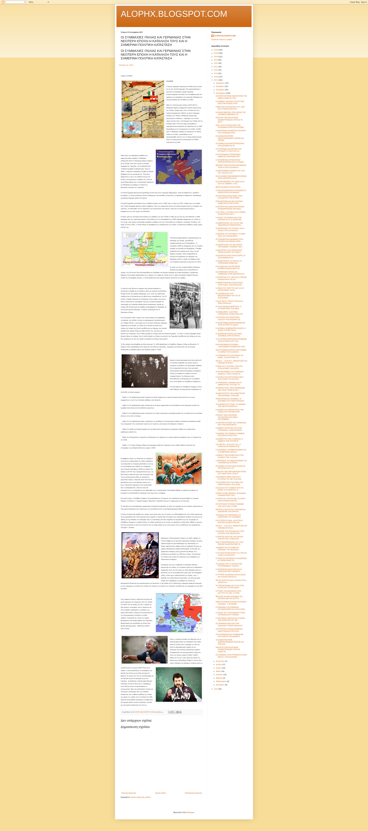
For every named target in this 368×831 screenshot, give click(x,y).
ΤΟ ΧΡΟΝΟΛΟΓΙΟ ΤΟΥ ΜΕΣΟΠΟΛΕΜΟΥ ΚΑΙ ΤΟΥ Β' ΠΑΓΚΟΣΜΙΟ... (228, 296)
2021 (216, 67)
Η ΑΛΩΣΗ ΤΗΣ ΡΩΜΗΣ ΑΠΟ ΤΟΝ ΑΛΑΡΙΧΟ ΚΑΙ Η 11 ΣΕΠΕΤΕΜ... (229, 219)
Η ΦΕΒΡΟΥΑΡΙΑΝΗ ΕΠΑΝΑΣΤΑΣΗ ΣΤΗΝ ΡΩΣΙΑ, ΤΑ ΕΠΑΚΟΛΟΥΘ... (229, 284)
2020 (216, 70)
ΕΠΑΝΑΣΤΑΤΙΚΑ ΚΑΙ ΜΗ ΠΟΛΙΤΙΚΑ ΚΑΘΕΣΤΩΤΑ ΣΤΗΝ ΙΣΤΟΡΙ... (229, 202)
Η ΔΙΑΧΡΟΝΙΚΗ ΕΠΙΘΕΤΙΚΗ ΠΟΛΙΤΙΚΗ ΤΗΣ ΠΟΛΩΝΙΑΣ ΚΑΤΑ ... (231, 132)
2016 (216, 689)
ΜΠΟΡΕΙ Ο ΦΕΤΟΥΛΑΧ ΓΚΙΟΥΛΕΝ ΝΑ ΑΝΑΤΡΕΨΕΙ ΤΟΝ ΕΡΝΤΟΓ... (231, 511)
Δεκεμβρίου (220, 83)
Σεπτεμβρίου (221, 93)
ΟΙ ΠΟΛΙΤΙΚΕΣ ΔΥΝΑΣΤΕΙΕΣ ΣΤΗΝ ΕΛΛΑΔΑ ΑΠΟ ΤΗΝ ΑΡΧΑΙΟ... (229, 197)
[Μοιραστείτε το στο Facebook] (177, 712)
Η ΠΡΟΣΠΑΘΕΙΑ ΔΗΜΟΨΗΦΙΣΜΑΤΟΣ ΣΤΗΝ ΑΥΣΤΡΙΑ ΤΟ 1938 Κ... (230, 324)
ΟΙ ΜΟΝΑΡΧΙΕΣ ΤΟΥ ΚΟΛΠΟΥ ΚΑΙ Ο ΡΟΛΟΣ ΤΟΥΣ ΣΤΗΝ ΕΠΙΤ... (230, 229)
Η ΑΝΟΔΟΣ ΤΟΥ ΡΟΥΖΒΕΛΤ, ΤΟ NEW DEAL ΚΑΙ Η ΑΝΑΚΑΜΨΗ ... (230, 235)
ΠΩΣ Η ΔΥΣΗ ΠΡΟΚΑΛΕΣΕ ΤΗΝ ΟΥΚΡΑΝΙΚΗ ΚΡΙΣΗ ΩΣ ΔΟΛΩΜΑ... (230, 126)
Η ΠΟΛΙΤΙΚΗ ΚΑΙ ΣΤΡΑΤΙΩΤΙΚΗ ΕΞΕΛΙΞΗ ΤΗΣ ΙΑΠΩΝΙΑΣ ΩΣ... (228, 318)
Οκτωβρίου (220, 90)
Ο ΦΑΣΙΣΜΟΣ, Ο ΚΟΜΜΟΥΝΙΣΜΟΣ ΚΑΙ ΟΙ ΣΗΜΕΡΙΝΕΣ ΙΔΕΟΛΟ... (231, 451)
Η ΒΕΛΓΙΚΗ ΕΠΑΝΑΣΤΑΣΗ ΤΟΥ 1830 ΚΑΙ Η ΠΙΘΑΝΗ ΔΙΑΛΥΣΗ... (230, 108)
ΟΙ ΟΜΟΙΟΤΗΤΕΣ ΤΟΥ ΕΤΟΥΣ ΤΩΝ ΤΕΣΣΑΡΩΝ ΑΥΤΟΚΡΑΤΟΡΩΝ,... (229, 224)
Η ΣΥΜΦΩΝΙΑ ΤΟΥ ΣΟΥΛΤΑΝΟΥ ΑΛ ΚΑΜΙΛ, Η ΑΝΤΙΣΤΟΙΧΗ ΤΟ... (229, 356)
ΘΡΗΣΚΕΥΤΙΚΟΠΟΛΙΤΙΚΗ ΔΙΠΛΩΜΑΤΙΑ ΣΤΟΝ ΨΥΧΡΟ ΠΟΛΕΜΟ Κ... (231, 166)
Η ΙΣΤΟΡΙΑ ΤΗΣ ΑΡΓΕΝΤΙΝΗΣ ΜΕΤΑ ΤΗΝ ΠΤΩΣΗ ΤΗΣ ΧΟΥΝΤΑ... (229, 378)
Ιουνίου (219, 668)
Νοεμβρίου (220, 86)
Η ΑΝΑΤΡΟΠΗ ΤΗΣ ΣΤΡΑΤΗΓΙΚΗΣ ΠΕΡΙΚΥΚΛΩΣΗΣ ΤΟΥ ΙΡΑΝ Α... (229, 251)
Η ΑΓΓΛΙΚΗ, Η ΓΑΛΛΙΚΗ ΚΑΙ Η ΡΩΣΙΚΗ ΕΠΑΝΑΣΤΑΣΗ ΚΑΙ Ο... (231, 213)
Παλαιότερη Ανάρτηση (193, 793)
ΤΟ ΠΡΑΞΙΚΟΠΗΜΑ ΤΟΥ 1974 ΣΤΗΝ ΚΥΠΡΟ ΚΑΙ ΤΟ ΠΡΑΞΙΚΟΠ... (230, 587)
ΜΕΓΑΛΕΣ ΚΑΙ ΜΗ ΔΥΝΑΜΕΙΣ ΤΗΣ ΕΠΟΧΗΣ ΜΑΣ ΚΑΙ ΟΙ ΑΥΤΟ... (229, 598)
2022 (216, 63)
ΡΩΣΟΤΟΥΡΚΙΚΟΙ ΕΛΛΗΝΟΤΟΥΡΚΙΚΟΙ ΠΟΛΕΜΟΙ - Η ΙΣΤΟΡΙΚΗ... (231, 603)
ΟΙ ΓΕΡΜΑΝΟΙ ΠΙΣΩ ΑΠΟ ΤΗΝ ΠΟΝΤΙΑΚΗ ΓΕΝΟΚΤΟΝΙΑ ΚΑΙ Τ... (230, 625)
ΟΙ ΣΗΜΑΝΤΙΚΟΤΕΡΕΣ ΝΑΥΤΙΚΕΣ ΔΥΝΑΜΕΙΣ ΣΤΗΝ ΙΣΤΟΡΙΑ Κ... (229, 335)
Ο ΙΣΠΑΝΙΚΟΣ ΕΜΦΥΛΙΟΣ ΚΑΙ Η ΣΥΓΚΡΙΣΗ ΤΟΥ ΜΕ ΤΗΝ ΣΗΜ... (229, 478)
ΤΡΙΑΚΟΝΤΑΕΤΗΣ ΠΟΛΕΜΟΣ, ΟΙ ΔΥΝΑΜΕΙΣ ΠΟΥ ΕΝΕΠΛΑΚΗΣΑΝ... (230, 400)
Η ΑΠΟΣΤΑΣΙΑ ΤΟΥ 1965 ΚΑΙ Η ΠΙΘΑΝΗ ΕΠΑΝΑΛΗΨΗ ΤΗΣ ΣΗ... (231, 278)
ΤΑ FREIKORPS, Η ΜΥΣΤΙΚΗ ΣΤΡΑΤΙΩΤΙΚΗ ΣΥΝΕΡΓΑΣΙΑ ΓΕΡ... (230, 313)
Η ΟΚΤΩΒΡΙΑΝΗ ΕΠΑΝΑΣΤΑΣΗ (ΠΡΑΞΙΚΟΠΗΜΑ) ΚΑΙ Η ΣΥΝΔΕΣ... (230, 161)
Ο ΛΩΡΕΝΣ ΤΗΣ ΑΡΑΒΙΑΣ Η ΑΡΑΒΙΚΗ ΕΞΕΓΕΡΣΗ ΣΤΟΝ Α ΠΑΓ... (230, 435)
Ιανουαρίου (220, 685)
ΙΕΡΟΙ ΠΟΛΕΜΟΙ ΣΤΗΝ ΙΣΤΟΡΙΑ (228, 187)
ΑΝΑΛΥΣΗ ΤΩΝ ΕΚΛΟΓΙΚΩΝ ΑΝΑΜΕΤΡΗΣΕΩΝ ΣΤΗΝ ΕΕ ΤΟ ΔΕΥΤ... (229, 120)
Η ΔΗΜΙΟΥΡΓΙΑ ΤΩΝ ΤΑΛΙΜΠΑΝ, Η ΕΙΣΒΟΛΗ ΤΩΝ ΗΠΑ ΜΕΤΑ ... (229, 440)
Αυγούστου (220, 661)
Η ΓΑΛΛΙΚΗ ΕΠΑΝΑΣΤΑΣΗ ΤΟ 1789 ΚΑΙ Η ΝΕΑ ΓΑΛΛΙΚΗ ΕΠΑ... (231, 554)
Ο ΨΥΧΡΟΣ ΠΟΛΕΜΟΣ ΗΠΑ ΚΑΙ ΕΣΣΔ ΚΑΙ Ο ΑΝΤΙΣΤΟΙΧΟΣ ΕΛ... (230, 576)
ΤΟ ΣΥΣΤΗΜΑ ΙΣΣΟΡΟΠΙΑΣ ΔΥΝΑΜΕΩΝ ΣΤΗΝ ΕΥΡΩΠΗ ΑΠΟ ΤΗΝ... (231, 340)
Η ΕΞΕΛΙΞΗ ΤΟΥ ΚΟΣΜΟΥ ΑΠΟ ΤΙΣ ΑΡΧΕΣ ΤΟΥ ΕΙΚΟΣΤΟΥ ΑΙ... (229, 489)
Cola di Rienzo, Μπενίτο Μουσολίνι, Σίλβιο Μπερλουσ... (229, 302)
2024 (216, 57)
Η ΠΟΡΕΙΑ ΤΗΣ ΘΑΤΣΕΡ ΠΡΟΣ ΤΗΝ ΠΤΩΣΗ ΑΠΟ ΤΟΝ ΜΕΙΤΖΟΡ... (230, 411)
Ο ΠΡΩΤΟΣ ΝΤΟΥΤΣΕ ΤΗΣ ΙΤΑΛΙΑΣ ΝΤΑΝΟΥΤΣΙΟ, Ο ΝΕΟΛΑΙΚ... (229, 538)
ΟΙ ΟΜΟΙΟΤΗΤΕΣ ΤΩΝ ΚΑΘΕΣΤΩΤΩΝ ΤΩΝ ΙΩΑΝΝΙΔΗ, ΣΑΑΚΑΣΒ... (230, 394)
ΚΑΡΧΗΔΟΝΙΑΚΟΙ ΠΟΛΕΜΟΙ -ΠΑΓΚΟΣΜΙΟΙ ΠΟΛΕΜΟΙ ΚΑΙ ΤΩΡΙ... (231, 346)
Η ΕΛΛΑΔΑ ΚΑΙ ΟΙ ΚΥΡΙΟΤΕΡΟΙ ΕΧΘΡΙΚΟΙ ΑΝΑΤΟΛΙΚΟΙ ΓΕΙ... (228, 268)
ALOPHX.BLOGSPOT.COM (174, 14)
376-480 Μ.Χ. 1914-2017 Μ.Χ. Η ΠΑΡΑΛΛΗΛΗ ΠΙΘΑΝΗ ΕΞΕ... (228, 445)
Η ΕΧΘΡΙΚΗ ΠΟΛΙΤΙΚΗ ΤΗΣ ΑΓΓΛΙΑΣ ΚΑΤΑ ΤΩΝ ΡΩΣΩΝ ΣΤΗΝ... (230, 102)
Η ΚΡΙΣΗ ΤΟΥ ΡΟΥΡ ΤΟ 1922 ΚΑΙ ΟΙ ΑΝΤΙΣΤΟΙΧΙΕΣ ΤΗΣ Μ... (230, 289)
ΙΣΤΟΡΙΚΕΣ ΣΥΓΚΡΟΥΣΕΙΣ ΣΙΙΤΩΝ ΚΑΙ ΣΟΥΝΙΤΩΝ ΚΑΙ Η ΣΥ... (230, 467)
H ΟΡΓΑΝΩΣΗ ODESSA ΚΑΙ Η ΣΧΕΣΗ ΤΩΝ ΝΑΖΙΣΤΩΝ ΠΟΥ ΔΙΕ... (230, 619)
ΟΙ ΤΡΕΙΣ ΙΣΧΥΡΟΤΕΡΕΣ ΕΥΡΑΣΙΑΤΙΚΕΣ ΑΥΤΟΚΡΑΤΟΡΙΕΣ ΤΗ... (231, 559)
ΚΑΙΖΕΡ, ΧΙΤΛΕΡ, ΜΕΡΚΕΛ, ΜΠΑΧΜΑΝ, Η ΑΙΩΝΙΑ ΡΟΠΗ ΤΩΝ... (231, 494)
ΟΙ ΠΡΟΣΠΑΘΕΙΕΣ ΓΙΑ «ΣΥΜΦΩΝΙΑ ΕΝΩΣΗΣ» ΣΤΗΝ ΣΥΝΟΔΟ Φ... (229, 373)
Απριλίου (219, 675)
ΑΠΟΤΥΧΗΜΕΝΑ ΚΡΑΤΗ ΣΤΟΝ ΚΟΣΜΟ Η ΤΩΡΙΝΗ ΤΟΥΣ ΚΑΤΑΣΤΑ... (231, 351)
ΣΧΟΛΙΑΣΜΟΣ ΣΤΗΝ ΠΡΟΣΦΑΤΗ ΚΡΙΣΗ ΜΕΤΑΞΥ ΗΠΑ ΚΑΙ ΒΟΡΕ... (231, 656)
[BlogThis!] (172, 712)
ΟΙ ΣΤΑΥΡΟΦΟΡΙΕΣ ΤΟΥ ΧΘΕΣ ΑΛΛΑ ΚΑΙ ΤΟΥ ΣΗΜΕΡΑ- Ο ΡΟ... (230, 183)
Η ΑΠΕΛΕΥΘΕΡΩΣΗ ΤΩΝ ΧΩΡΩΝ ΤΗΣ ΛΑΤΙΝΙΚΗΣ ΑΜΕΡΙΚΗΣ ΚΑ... (231, 113)
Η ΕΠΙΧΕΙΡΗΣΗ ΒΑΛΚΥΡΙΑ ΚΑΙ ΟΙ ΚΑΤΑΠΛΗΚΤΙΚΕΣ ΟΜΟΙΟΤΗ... (229, 570)
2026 (216, 50)
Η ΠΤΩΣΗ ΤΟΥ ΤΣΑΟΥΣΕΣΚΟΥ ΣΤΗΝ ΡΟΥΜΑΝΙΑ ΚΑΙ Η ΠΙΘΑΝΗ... (230, 614)
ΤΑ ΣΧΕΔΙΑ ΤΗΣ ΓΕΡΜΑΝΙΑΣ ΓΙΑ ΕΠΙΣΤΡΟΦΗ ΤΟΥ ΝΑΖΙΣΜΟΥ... (229, 516)
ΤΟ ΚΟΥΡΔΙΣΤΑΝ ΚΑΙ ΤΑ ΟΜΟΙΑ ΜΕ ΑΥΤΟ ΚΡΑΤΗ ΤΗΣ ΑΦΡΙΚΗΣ (229, 635)
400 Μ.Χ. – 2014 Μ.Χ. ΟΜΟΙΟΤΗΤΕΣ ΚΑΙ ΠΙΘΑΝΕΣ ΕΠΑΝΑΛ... (231, 527)
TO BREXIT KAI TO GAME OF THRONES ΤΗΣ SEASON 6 (227, 549)
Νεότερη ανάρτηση (128, 793)
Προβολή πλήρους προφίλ (221, 40)
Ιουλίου (219, 665)
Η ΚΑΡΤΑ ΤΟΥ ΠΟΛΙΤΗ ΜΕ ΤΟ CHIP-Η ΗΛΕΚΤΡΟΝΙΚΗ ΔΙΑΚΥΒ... (231, 500)
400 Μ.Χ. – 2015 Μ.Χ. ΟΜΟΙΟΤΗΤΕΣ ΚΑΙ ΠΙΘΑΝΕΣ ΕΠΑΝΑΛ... (231, 362)
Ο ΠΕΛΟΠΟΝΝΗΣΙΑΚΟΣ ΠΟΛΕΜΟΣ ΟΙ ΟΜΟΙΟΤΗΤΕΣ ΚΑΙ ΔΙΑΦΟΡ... (231, 191)
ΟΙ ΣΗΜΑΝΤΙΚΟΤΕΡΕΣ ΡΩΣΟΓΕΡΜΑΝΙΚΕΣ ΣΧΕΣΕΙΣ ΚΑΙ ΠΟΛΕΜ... (230, 138)
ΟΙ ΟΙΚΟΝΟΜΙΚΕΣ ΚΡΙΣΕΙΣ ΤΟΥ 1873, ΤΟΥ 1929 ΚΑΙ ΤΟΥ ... (230, 172)
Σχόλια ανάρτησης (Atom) (141, 797)
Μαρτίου (219, 678)
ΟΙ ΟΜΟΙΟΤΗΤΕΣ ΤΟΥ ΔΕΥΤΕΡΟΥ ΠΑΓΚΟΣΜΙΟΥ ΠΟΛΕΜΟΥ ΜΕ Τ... (230, 246)
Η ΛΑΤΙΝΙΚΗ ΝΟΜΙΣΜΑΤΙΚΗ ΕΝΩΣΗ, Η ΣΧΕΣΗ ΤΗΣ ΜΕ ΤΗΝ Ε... (231, 329)
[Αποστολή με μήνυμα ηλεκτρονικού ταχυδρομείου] (169, 712)
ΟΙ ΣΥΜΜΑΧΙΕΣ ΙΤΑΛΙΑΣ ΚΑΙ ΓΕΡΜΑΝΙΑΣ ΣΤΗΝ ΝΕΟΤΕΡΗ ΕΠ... (231, 273)
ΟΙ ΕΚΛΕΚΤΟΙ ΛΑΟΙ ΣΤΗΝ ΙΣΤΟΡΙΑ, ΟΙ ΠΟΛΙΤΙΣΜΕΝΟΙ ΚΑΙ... (230, 257)
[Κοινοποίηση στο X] (175, 712)
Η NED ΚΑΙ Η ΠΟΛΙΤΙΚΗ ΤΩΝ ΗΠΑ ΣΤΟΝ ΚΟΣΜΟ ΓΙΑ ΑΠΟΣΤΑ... (229, 367)
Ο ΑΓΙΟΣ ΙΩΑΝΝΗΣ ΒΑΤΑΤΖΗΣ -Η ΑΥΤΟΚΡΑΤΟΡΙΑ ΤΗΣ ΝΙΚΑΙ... (228, 308)
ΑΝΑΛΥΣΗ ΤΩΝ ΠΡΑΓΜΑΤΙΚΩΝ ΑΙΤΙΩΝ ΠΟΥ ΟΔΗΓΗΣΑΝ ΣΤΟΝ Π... (231, 473)
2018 (216, 77)
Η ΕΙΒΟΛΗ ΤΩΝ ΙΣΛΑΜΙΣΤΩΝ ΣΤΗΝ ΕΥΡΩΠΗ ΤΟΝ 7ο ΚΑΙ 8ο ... (230, 456)
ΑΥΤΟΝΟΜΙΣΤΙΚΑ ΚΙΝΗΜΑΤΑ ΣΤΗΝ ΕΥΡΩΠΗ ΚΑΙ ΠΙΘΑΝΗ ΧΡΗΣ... (229, 240)
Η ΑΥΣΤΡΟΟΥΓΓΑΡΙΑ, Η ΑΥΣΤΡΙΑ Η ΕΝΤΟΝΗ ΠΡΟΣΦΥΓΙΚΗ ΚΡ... (229, 522)
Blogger (191, 812)
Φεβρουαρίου (221, 681)
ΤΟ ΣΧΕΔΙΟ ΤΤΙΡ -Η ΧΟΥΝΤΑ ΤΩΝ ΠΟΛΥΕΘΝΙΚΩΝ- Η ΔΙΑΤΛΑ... (229, 565)
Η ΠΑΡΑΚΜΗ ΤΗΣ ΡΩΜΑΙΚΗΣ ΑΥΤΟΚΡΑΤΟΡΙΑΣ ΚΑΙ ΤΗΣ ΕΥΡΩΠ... (231, 608)
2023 (216, 60)
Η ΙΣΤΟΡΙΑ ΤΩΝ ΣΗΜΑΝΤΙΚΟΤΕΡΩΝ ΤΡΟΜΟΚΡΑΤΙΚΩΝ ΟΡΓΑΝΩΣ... (230, 208)
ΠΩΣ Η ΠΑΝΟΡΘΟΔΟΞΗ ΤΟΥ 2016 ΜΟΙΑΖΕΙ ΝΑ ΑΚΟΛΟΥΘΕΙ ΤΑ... (229, 543)
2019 (216, 73)
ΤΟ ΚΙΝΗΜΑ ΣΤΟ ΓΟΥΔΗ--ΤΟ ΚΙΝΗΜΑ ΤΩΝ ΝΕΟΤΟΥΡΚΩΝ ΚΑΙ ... (230, 405)
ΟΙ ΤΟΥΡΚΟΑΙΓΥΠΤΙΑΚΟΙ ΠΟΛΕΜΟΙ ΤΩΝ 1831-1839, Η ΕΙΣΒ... (230, 505)
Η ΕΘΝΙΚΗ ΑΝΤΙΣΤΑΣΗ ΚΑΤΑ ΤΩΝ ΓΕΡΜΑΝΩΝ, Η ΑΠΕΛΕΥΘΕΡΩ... (229, 429)
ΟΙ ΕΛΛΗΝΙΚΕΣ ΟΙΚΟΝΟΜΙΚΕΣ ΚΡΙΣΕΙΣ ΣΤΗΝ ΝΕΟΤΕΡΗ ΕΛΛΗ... (231, 177)
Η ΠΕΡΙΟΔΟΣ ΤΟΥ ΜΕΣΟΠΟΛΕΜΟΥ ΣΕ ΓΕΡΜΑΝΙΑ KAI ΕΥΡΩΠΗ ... (231, 462)
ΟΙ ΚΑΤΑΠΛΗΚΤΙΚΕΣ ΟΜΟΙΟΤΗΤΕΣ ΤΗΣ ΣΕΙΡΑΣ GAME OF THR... (231, 97)
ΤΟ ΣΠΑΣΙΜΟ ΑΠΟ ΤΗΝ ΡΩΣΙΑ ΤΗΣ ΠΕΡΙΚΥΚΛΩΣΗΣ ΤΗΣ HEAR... (229, 483)
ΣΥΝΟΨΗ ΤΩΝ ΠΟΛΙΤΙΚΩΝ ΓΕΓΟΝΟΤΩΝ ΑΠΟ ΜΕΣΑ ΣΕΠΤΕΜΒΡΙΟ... (226, 417)
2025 (216, 53)
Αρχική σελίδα (160, 793)
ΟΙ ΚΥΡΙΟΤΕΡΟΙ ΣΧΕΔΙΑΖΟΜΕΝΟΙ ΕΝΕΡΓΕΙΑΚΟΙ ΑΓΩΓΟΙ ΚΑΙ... (229, 630)
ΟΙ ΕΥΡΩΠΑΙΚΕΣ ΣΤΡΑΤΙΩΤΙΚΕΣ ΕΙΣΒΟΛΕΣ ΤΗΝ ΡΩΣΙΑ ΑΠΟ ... (228, 156)
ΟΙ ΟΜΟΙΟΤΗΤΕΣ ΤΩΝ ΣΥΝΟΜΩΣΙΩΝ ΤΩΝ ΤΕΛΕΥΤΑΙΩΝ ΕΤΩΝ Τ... (230, 389)
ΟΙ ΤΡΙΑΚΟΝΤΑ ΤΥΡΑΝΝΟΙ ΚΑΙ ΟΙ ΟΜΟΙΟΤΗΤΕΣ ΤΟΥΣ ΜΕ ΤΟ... (228, 384)
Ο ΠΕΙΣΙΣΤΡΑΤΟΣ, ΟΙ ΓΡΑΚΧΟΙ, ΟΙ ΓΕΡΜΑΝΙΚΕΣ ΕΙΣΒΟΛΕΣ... (229, 262)
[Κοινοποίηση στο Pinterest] (180, 712)
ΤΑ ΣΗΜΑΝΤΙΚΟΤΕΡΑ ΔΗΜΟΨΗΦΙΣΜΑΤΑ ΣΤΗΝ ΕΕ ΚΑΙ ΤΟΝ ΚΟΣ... (230, 642)
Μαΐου (218, 671)
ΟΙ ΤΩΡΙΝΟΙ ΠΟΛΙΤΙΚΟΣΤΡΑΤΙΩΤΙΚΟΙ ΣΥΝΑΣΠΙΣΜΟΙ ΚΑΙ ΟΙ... (230, 145)
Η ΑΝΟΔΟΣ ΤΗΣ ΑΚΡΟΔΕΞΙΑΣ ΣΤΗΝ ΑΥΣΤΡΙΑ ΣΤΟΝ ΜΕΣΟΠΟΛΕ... (230, 532)
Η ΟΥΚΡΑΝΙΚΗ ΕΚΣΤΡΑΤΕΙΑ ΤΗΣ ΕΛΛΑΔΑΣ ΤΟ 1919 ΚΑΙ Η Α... (228, 150)
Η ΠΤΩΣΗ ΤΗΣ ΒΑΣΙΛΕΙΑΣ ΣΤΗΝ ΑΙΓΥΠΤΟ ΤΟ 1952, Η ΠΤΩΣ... (228, 592)
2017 (216, 80)
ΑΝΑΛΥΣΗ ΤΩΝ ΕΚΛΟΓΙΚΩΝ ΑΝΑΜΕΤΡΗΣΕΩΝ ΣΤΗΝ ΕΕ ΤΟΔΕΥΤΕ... (228, 649)
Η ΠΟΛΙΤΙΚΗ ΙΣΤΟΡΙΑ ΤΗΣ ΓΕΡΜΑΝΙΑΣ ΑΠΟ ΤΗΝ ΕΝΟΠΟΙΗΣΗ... (231, 424)
